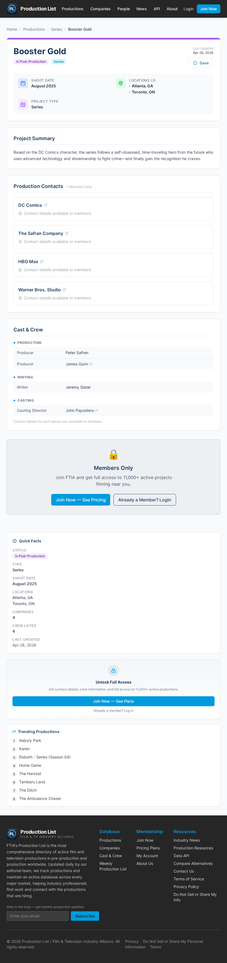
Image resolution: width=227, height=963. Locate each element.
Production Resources (193, 848)
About (172, 8)
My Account (147, 855)
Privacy (132, 941)
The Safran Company (40, 233)
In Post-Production (31, 61)
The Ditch (28, 790)
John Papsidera (80, 410)
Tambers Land (32, 781)
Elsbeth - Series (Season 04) (45, 757)
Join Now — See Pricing (81, 500)
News (141, 8)
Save (204, 63)
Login (189, 8)
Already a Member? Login (144, 500)
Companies (100, 8)
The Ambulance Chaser (40, 798)
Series (56, 29)
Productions (73, 8)
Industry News (187, 840)
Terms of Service (189, 878)
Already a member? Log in (113, 710)
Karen (24, 748)
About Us (144, 863)
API (157, 8)
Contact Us (184, 871)
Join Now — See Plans (113, 701)
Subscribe (85, 916)
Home (12, 29)
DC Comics (30, 205)
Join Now (208, 8)
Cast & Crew (110, 855)
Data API (181, 855)
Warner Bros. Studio (39, 289)
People (123, 8)
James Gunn (77, 364)
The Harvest (30, 773)
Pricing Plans (148, 848)
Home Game (30, 765)
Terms (155, 946)
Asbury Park (30, 740)
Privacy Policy (186, 886)
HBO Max (28, 261)
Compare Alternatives (193, 863)
